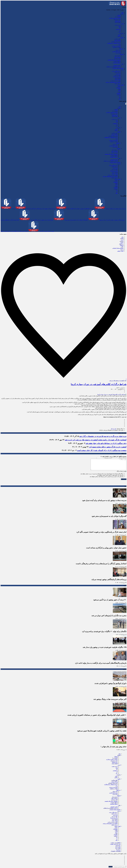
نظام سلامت (117, 39)
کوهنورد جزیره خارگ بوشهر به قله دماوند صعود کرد (107, 447)
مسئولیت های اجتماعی (117, 68)
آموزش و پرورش (116, 45)
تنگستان (119, 93)
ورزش (121, 69)
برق (120, 32)
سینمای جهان (117, 57)
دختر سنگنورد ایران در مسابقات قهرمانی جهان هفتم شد (106, 443)
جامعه (121, 37)
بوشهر (119, 86)
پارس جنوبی (118, 25)
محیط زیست (117, 40)
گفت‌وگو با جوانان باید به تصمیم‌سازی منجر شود (76, 220)
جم (120, 96)
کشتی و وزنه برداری (116, 80)
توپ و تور (118, 73)
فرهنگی (121, 54)
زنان (119, 44)
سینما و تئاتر (118, 55)
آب (120, 30)
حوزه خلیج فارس (116, 51)
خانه (122, 12)
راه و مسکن (118, 20)
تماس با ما (118, 846)
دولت (119, 34)
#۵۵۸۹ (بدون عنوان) (116, 842)
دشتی (119, 91)
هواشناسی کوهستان (116, 851)
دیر (120, 97)
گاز (120, 27)
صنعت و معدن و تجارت (115, 18)
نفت (119, 26)
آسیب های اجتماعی (116, 41)
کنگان (119, 89)
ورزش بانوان (117, 72)
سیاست (121, 33)
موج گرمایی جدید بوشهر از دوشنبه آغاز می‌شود (41, 220)
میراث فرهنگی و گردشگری (114, 43)
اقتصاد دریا (118, 16)
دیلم (120, 98)
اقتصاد (121, 13)
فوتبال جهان (118, 79)
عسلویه (119, 94)
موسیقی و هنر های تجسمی (114, 59)
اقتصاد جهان (118, 22)
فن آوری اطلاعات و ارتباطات (113, 66)
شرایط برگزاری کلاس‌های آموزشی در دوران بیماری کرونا (98, 384)
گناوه (119, 90)
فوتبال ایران (118, 77)
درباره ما (118, 849)
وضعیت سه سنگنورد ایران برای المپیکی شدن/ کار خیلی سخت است (101, 450)
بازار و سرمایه (117, 19)
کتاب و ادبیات (117, 58)
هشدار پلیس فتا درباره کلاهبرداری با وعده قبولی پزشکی (14, 231)
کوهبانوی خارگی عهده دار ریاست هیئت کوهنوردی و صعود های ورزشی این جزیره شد (95, 440)
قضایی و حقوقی (117, 47)
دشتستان (118, 87)
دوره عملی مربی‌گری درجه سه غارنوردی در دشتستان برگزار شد (102, 436)
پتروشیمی (118, 29)
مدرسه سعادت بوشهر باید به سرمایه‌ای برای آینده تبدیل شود (40, 208)
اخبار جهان (118, 50)
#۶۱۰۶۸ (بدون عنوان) (115, 844)
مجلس (119, 36)
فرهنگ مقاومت (117, 62)
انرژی (122, 23)
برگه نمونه (118, 845)
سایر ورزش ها (117, 76)
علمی (122, 64)
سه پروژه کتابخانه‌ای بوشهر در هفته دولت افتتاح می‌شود (80, 208)
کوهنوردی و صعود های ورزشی (113, 82)
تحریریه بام (113, 428)
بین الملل (121, 48)
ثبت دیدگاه (123, 479)
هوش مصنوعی (117, 65)
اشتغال (119, 15)
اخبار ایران (118, 52)
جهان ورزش (118, 75)
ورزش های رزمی (116, 71)
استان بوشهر (120, 84)
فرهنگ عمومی (117, 61)
